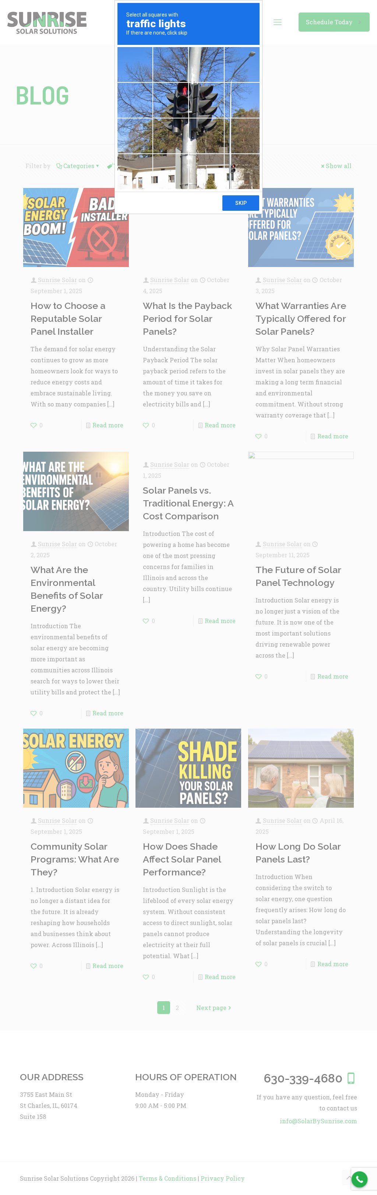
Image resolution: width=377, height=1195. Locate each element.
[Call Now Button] (360, 1179)
